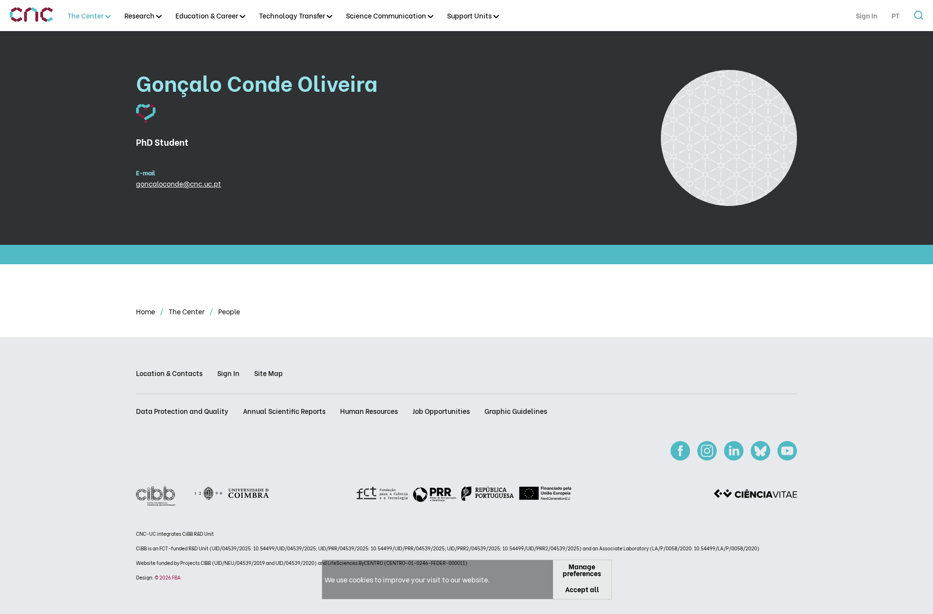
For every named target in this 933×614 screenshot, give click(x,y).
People (229, 311)
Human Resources (369, 411)
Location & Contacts (169, 373)
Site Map (268, 373)
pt (895, 15)
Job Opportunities (441, 411)
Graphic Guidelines (515, 411)
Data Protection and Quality (182, 411)
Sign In (866, 15)
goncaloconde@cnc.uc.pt (178, 183)
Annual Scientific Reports (284, 411)
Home (146, 311)
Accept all (582, 589)
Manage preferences (582, 569)
